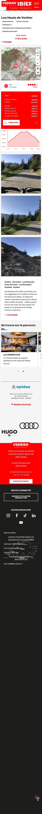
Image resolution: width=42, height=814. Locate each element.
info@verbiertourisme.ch (21, 472)
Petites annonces (13, 548)
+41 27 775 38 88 (21, 475)
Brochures (10, 533)
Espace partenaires (14, 544)
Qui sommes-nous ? (13, 564)
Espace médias (11, 553)
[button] (21, 173)
